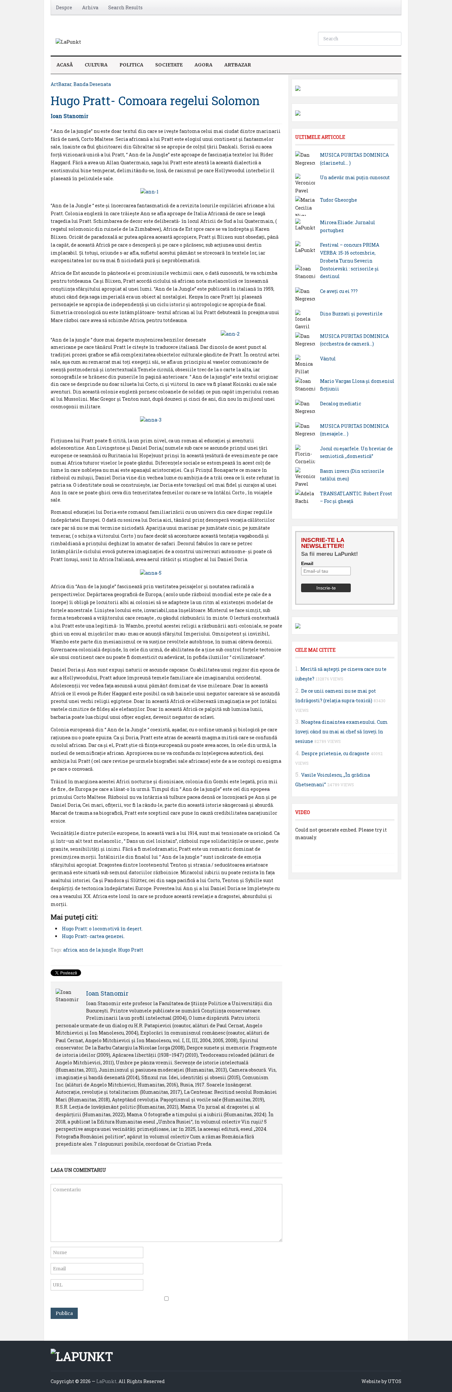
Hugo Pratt (130, 950)
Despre (64, 7)
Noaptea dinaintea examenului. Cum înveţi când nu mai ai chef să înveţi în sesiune (341, 731)
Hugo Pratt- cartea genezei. (93, 936)
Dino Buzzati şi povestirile (351, 313)
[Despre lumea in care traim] (68, 41)
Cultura (96, 65)
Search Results (125, 7)
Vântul (328, 358)
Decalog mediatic (340, 403)
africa (70, 950)
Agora (203, 65)
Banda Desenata (92, 84)
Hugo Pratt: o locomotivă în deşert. (102, 928)
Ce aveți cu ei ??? (339, 291)
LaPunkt (106, 1381)
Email (307, 563)
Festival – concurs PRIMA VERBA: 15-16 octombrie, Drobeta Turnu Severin (349, 253)
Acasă (65, 65)
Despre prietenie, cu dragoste (335, 753)
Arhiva (90, 7)
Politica (131, 65)
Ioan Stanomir (69, 115)
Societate (169, 65)
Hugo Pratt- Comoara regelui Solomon (155, 100)
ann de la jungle (97, 950)
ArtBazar (237, 65)
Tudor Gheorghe (338, 200)
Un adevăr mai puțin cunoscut (355, 177)
